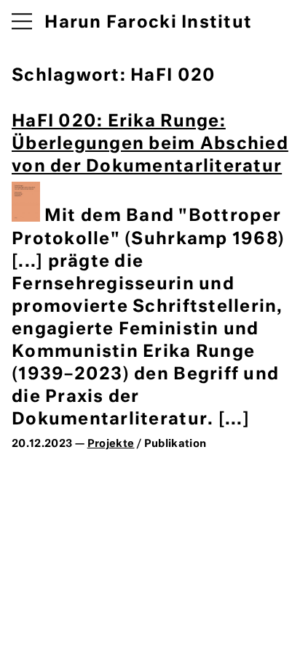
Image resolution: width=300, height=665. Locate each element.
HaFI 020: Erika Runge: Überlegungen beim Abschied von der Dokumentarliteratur (150, 144)
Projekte (111, 444)
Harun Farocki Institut (148, 23)
